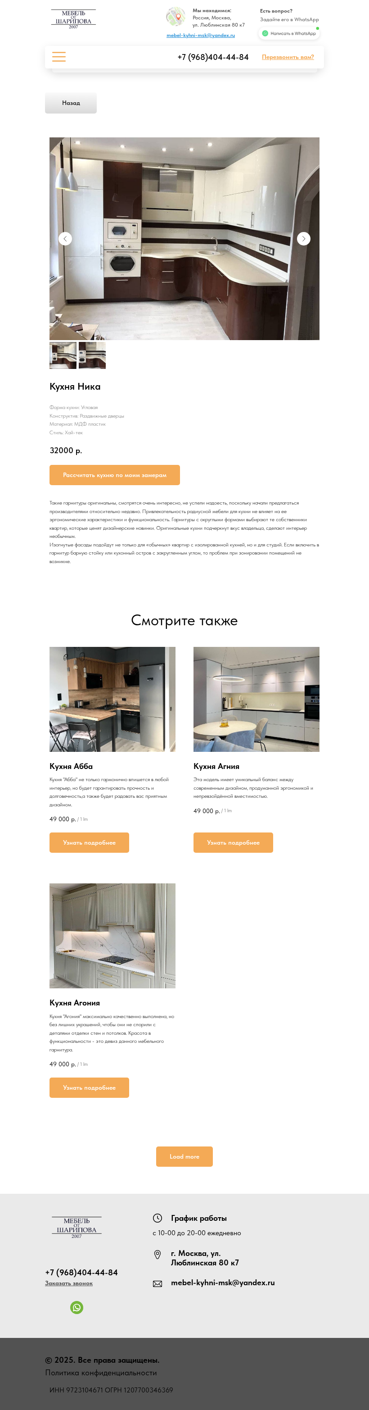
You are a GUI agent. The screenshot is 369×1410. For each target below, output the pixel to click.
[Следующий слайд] (303, 239)
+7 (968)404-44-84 (213, 57)
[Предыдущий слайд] (65, 239)
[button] (288, 56)
